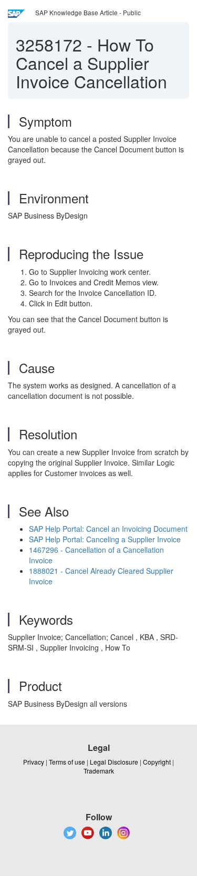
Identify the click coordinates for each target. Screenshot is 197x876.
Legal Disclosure (114, 761)
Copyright (157, 761)
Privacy (33, 761)
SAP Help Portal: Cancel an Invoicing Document (108, 528)
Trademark (99, 770)
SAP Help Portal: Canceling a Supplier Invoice (105, 539)
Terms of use (67, 761)
